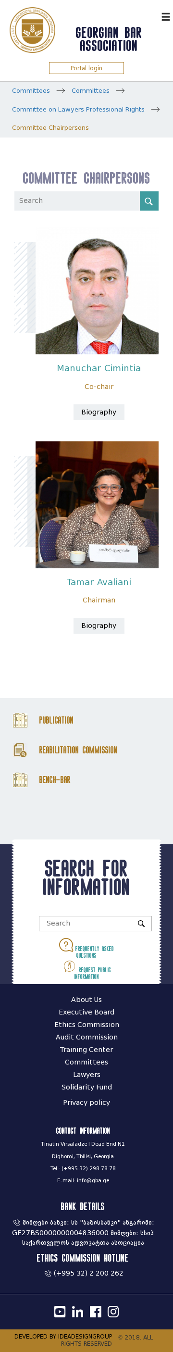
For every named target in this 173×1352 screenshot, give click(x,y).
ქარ (152, 16)
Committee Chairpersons (50, 128)
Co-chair (99, 387)
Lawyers (86, 1075)
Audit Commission (87, 1037)
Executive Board (86, 1012)
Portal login (86, 68)
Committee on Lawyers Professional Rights (78, 109)
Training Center (86, 1050)
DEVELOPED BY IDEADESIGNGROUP (63, 1336)
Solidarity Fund (87, 1087)
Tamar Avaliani (99, 582)
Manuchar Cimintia (99, 368)
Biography (98, 412)
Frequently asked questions (93, 952)
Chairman (99, 600)
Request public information (92, 973)
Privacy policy (86, 1103)
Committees (31, 91)
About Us (86, 1000)
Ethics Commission (86, 1025)
